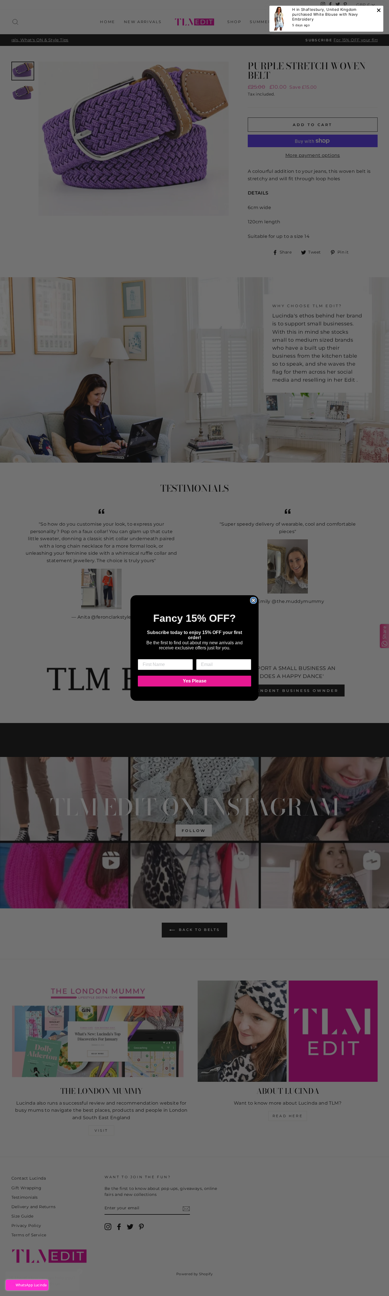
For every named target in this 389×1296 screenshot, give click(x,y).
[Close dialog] (253, 600)
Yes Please (194, 681)
